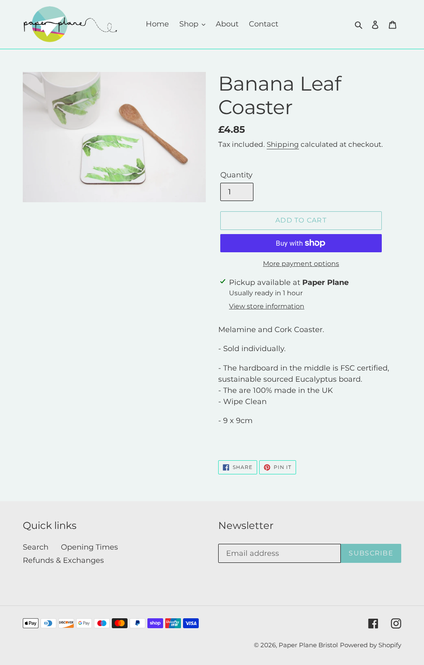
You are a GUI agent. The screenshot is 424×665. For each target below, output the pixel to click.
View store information (266, 306)
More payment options (301, 264)
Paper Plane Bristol (308, 645)
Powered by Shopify (370, 645)
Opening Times (89, 547)
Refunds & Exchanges (63, 560)
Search (35, 547)
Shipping (283, 144)
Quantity (236, 174)
